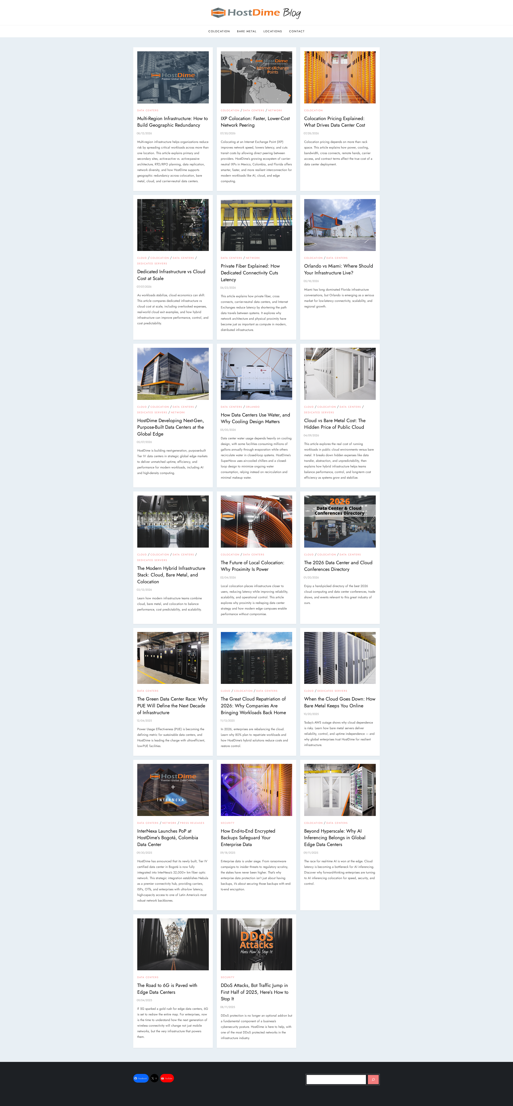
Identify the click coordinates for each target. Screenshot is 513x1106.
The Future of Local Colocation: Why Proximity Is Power (252, 566)
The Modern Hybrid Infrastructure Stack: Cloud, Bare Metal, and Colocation (171, 575)
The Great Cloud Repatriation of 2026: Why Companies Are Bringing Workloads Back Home (253, 705)
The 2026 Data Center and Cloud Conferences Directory (338, 566)
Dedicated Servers (152, 263)
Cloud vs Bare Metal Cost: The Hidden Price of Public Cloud (335, 424)
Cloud (142, 258)
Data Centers (148, 110)
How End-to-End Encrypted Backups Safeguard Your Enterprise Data (248, 837)
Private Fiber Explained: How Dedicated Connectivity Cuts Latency (250, 272)
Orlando (253, 407)
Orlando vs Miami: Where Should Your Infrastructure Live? (338, 269)
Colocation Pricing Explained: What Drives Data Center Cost (334, 122)
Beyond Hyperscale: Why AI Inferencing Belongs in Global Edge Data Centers (335, 837)
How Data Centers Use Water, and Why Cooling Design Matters (255, 418)
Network (275, 110)
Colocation (219, 31)
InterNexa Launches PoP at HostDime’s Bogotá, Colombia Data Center (167, 837)
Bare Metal (246, 31)
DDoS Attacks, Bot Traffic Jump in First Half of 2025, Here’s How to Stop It (254, 992)
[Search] (373, 1079)
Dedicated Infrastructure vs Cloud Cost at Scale (171, 275)
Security (228, 823)
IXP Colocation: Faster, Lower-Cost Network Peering (255, 122)
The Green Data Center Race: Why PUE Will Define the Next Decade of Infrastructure (172, 705)
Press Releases (192, 823)
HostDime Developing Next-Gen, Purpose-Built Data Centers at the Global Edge (170, 427)
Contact (297, 31)
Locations (273, 31)
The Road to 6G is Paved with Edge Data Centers (167, 989)
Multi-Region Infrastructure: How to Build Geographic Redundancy (172, 122)
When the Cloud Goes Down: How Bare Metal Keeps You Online (339, 702)
